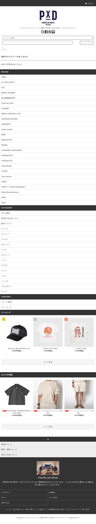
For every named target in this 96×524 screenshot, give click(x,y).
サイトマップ (6, 307)
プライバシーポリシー (72, 509)
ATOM (87, 509)
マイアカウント (6, 492)
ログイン (4, 497)
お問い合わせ (5, 502)
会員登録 (52, 492)
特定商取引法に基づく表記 (56, 509)
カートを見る (53, 497)
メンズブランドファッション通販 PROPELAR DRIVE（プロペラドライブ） (48, 28)
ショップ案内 (6, 302)
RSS (83, 509)
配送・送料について (31, 509)
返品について (43, 509)
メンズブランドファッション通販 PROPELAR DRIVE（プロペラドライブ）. (46, 517)
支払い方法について (18, 509)
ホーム (4, 49)
